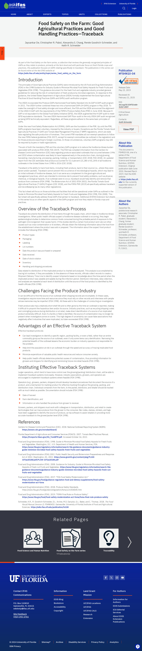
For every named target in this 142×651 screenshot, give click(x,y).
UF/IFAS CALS (89, 610)
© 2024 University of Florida (22, 642)
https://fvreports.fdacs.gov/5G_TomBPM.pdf (42, 437)
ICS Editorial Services (119, 611)
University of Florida (127, 4)
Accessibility (60, 606)
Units (82, 14)
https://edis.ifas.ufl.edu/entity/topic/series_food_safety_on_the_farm (49, 73)
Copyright (58, 610)
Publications (124, 14)
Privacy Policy (97, 642)
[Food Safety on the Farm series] (71, 538)
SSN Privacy (15, 646)
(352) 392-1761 (21, 616)
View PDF (128, 129)
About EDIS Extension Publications (119, 619)
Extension (88, 618)
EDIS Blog (58, 599)
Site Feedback (20, 614)
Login (134, 8)
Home (13, 14)
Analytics (114, 642)
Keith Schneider (125, 122)
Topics (65, 14)
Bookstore (59, 603)
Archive (59, 642)
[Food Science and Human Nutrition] (33, 538)
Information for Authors (120, 600)
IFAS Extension (110, 4)
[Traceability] (109, 538)
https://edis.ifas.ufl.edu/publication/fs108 (50, 507)
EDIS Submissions (121, 605)
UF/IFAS (87, 607)
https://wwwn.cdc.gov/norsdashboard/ (39, 429)
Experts (47, 14)
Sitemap (45, 642)
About (30, 14)
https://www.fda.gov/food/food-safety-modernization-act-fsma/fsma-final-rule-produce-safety (65, 497)
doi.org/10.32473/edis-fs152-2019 (128, 106)
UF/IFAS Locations (92, 603)
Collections (101, 14)
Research (87, 614)
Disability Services (77, 642)
